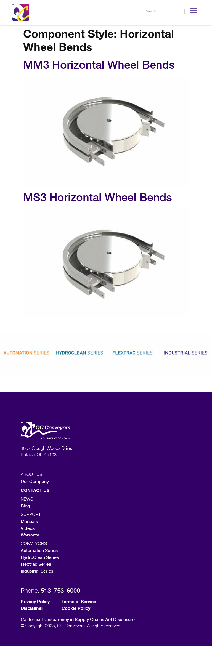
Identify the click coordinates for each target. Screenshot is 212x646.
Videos (28, 528)
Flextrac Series (36, 564)
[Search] (181, 11)
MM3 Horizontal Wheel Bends (99, 64)
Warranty (30, 534)
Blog (25, 505)
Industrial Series (37, 570)
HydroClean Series (40, 557)
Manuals (29, 521)
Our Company (35, 481)
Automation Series (39, 550)
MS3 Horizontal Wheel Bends (97, 197)
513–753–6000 (60, 590)
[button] (193, 11)
